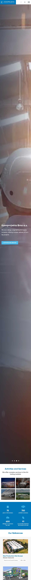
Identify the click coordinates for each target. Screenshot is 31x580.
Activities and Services (9, 242)
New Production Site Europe (13, 556)
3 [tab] (16, 460)
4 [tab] (18, 460)
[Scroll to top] (27, 576)
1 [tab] (12, 460)
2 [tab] (14, 460)
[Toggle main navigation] (28, 2)
